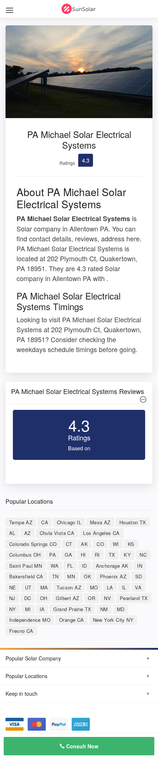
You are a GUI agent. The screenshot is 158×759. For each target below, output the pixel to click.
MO (94, 587)
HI (83, 554)
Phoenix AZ (113, 576)
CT (69, 543)
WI (116, 543)
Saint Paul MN (25, 565)
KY (127, 554)
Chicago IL (69, 522)
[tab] (79, 393)
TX (112, 554)
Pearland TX (134, 598)
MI (28, 609)
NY (12, 609)
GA (68, 554)
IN (139, 565)
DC (27, 598)
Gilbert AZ (67, 598)
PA (52, 554)
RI (97, 554)
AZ (27, 532)
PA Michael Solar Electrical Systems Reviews (77, 391)
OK (87, 576)
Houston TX (132, 522)
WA (54, 565)
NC (143, 554)
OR (91, 598)
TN (55, 576)
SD (138, 576)
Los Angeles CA (101, 532)
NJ (12, 598)
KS (131, 543)
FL (70, 565)
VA (138, 587)
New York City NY (113, 619)
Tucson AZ (69, 587)
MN (71, 576)
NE (12, 587)
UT (28, 587)
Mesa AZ (100, 522)
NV (107, 598)
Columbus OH (24, 554)
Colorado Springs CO (33, 543)
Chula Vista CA (57, 532)
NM (104, 609)
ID (84, 565)
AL (12, 532)
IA (42, 609)
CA (44, 522)
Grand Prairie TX (72, 609)
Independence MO (29, 619)
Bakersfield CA (26, 576)
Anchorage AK (112, 565)
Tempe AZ (20, 522)
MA (44, 587)
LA (110, 587)
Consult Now (81, 746)
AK (84, 543)
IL (124, 587)
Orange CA (71, 619)
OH (43, 598)
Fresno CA (21, 630)
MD (121, 609)
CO (100, 543)
